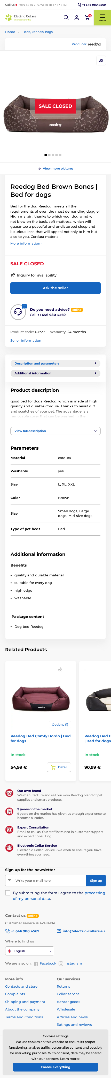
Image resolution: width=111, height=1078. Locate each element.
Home (10, 32)
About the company (22, 1009)
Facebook (48, 963)
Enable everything (55, 1067)
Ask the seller (55, 288)
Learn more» (70, 1059)
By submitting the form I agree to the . (59, 896)
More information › (26, 243)
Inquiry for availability (37, 275)
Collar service (68, 994)
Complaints (15, 994)
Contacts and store (21, 986)
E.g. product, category (36, 46)
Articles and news (72, 1017)
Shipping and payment (25, 1002)
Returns (63, 986)
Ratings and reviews (74, 1024)
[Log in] (77, 17)
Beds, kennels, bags (37, 32)
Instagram (73, 963)
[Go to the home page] (20, 18)
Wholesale (66, 1009)
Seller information (25, 340)
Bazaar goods (68, 1002)
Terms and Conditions (24, 1017)
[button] (66, 17)
